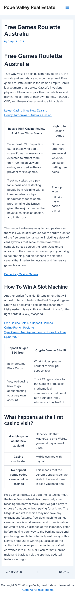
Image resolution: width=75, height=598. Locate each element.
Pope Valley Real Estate (29, 7)
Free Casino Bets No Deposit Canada (28, 323)
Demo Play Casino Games (21, 274)
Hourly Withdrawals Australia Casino (28, 115)
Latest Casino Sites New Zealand (25, 110)
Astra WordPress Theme (37, 589)
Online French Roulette (19, 327)
